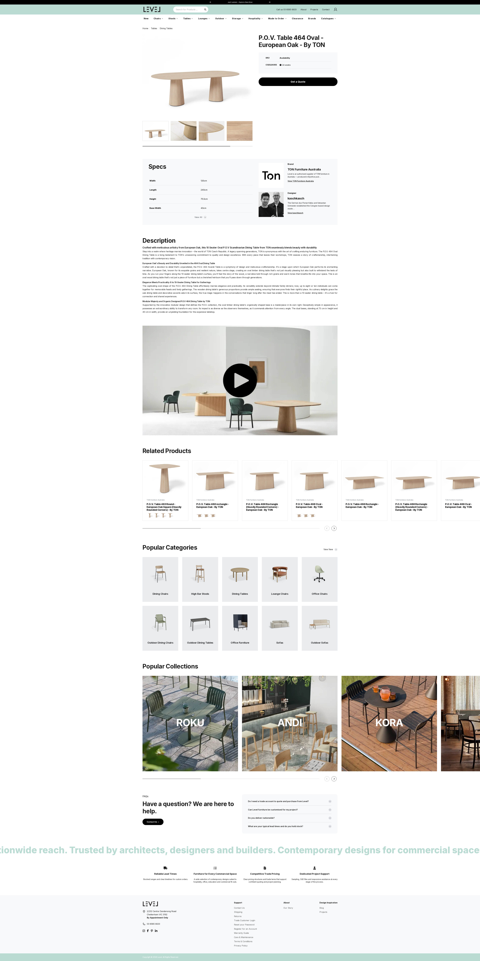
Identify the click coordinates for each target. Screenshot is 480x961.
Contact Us (152, 822)
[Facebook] (148, 931)
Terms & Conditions (243, 941)
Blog (322, 908)
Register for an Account (245, 929)
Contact (326, 9)
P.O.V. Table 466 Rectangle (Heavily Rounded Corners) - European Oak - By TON (411, 507)
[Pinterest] (152, 931)
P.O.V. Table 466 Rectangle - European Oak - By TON (362, 505)
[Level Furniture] (151, 9)
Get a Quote (298, 81)
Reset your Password (244, 924)
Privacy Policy (241, 945)
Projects (314, 9)
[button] (269, 2)
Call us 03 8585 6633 (286, 9)
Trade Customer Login (244, 920)
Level (160, 957)
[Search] (205, 9)
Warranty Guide (241, 933)
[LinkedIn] (156, 931)
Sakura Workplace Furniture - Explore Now (244, 2)
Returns (238, 916)
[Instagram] (143, 931)
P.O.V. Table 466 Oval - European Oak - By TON (458, 505)
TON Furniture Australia (155, 500)
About (303, 9)
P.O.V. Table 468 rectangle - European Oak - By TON (212, 505)
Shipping (238, 912)
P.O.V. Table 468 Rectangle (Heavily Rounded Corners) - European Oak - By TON (262, 507)
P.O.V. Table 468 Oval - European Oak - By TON (309, 505)
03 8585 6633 (153, 924)
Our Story (288, 908)
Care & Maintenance (243, 937)
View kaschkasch (295, 213)
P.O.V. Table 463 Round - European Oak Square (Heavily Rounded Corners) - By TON (164, 507)
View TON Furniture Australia (301, 181)
